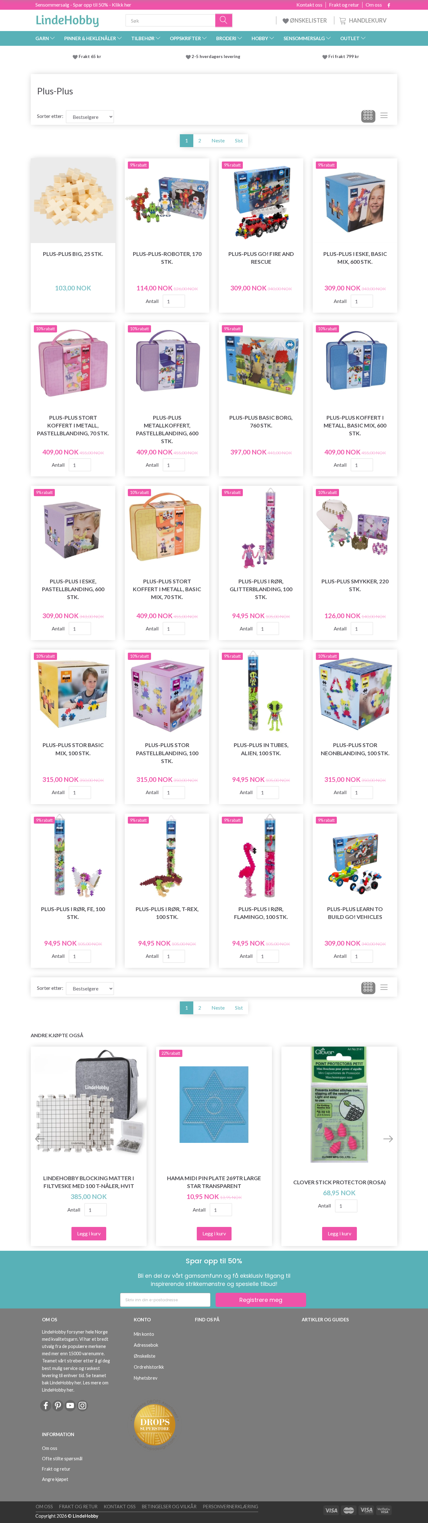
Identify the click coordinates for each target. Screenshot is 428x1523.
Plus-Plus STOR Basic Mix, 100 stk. (73, 749)
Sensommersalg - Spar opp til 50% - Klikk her (83, 5)
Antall (152, 301)
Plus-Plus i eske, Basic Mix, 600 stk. (355, 258)
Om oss (374, 5)
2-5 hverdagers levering (217, 56)
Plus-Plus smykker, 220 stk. (355, 585)
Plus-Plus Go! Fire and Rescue (261, 258)
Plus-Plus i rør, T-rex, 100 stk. (167, 913)
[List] (384, 116)
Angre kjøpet (55, 1479)
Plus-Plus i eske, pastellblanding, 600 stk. (73, 589)
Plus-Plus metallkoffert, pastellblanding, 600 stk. (167, 429)
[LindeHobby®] (67, 19)
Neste (218, 140)
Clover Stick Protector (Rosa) (339, 1182)
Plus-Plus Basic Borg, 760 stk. (261, 421)
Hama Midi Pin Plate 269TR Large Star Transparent (214, 1182)
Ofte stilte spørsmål (62, 1458)
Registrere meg (260, 1300)
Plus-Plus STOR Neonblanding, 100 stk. (355, 749)
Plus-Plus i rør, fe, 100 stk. (73, 913)
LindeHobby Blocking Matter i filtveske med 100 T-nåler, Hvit (88, 1182)
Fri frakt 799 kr (343, 56)
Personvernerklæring (230, 1506)
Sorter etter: (50, 116)
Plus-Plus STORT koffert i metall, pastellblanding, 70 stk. (73, 425)
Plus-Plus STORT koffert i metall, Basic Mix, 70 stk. (167, 589)
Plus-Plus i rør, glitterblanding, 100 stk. (261, 589)
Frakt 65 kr (90, 56)
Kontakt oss (309, 5)
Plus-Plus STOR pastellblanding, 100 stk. (167, 753)
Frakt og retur (344, 5)
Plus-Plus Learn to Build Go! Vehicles (355, 913)
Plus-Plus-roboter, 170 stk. (167, 258)
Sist (239, 140)
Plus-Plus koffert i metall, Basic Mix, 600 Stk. (355, 425)
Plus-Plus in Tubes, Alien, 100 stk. (261, 749)
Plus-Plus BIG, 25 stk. (73, 254)
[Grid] (368, 116)
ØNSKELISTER (308, 20)
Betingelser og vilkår (169, 1506)
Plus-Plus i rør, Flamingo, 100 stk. (261, 913)
